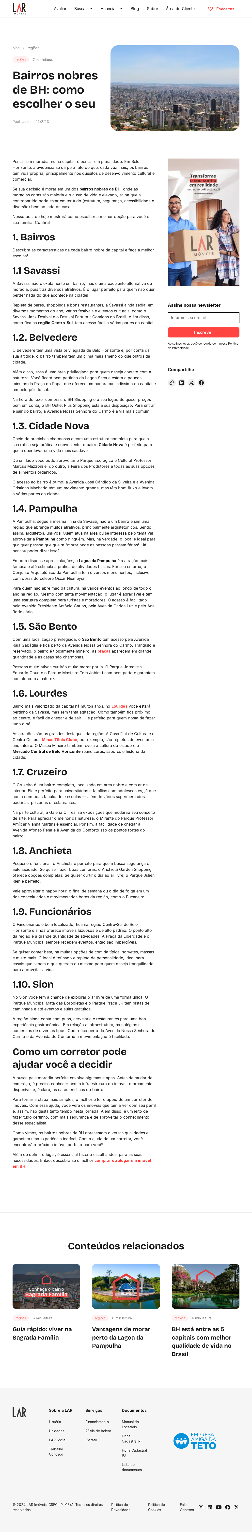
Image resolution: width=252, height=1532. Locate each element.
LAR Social (57, 1440)
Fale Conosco (187, 1507)
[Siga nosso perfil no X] (236, 1507)
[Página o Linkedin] (210, 1507)
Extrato (91, 1440)
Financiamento (97, 1422)
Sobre (152, 8)
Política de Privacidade (120, 1507)
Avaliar (60, 8)
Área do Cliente (180, 8)
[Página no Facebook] (228, 1507)
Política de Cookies (156, 1507)
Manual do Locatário (130, 1424)
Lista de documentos (132, 1467)
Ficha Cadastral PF (132, 1438)
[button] (83, 9)
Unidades (56, 1431)
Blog (135, 8)
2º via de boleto (98, 1431)
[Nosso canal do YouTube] (219, 1507)
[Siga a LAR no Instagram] (201, 1507)
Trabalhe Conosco (56, 1451)
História (55, 1422)
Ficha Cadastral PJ (134, 1453)
